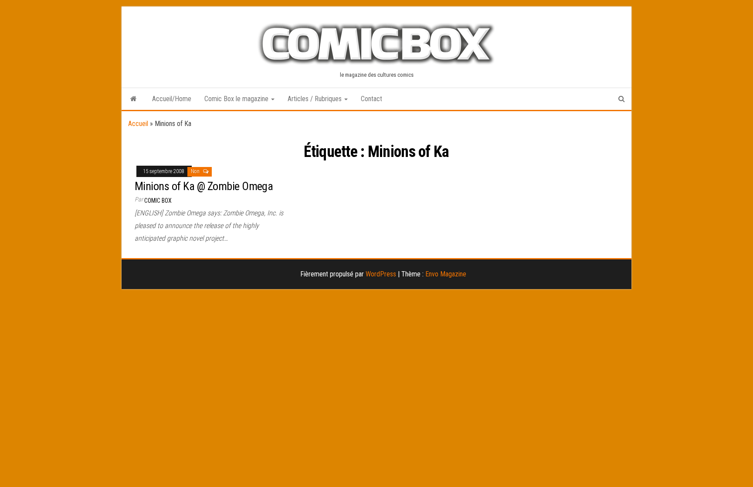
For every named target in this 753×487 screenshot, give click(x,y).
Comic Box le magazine (237, 99)
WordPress (381, 274)
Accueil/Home (171, 99)
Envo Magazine (445, 274)
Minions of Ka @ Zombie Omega (204, 186)
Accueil (138, 123)
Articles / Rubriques (315, 99)
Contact (371, 99)
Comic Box (158, 200)
